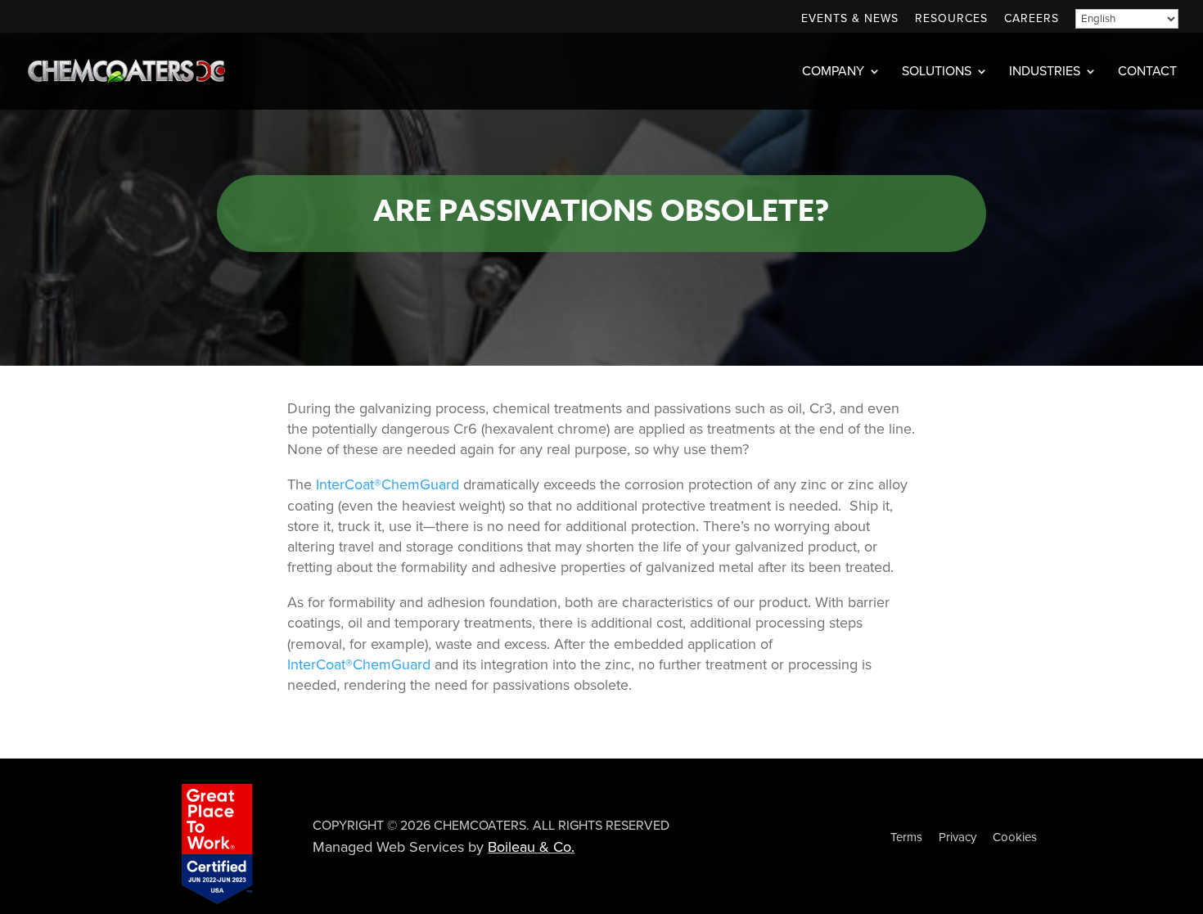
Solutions (936, 72)
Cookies (1015, 837)
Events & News (850, 19)
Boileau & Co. (531, 847)
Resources (951, 19)
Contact (1147, 72)
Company (833, 72)
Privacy (957, 837)
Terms (906, 837)
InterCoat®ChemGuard (387, 484)
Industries (1044, 72)
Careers (1031, 19)
